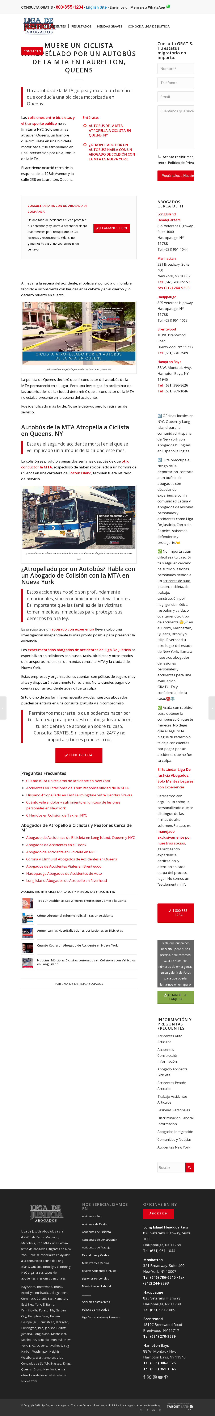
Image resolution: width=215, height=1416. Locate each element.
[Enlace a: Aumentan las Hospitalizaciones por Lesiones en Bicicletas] (27, 933)
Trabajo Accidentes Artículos (172, 1099)
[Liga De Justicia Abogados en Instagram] (155, 1377)
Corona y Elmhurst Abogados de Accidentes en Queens (71, 859)
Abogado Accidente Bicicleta (172, 1072)
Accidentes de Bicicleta (96, 1232)
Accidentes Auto (92, 1216)
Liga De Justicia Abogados (82, 984)
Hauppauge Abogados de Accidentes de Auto (64, 873)
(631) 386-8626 (176, 385)
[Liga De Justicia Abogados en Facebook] (144, 1377)
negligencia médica (172, 604)
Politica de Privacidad (95, 1309)
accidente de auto (176, 580)
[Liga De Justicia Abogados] (149, 1377)
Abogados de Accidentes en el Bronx (56, 844)
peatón (163, 586)
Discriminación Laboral (96, 1286)
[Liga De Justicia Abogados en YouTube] (160, 1377)
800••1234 (69, 7)
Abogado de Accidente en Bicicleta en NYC (61, 852)
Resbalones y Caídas (95, 1255)
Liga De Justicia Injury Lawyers (101, 1317)
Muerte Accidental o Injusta (99, 1271)
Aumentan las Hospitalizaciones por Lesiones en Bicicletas (80, 930)
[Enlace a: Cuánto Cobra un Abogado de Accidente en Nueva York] (27, 948)
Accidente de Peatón (95, 1224)
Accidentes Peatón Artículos (171, 1085)
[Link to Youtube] (154, 1410)
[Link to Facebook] (147, 1410)
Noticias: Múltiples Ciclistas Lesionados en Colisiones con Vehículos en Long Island (86, 962)
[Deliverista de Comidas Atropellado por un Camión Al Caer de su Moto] (211, 708)
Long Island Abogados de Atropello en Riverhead (66, 880)
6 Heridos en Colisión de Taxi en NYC (56, 815)
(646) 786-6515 (176, 282)
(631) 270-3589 (176, 353)
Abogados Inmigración (175, 1131)
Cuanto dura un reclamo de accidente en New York (68, 780)
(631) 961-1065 (175, 320)
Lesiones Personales (173, 1110)
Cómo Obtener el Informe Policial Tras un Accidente (75, 916)
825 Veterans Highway (175, 302)
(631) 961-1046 (176, 391)
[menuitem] (44, 26)
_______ (86, 1294)
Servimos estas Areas (96, 1302)
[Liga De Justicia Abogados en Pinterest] (166, 1377)
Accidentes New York (173, 1147)
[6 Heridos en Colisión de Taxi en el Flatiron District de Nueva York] (3, 708)
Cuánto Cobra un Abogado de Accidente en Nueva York (77, 945)
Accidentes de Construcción (99, 1240)
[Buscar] (50, 51)
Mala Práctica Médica (95, 1263)
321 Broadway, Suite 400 (164, 1265)
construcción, (167, 598)
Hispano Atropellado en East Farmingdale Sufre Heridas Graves (79, 795)
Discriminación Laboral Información (175, 1121)
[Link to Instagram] (160, 1410)
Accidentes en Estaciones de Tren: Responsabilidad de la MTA (77, 787)
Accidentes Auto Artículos (169, 1039)
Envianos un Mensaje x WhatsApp (138, 7)
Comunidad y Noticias (174, 1139)
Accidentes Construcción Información (167, 1055)
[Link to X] (141, 1410)
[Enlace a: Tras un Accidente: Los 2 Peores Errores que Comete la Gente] (27, 903)
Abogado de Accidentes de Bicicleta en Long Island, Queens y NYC (80, 837)
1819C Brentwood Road (162, 1324)
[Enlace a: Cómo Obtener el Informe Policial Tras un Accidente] (27, 918)
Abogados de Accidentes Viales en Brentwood (64, 866)
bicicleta (176, 586)
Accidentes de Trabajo (96, 1247)
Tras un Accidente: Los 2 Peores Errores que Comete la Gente (81, 901)
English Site (96, 7)
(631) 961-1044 (175, 249)
